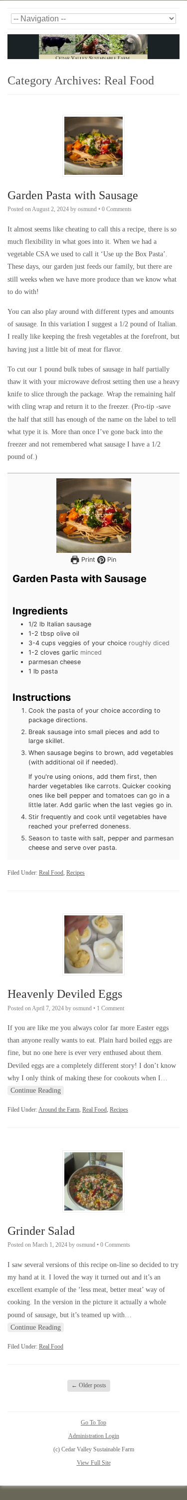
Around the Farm (58, 1109)
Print (87, 559)
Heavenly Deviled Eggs (64, 993)
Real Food (51, 872)
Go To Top (93, 1422)
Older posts (88, 1385)
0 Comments (117, 209)
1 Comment (110, 1008)
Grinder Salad (41, 1230)
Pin (110, 559)
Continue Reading (35, 1090)
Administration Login (93, 1436)
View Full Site (94, 1462)
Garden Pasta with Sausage (72, 195)
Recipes (75, 872)
